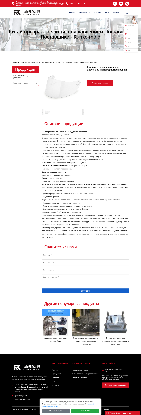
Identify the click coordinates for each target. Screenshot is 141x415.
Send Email (131, 26)
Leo (129, 38)
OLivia (129, 34)
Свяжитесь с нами (100, 83)
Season (130, 42)
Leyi (129, 50)
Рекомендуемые (28, 62)
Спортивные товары (20, 83)
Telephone (130, 30)
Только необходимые (55, 411)
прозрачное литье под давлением (55, 135)
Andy (129, 46)
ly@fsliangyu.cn (21, 395)
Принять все (85, 411)
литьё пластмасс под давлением (20, 77)
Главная (15, 62)
